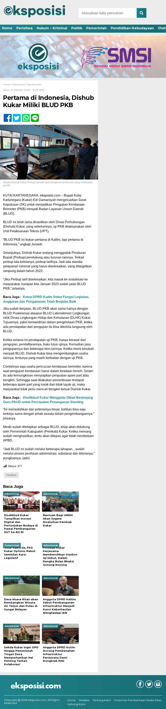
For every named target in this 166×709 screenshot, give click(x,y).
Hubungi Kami (76, 704)
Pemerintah (96, 28)
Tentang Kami (102, 700)
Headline (11, 475)
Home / (7, 84)
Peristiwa (24, 28)
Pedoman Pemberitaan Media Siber (138, 700)
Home (7, 28)
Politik (76, 28)
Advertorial (18, 84)
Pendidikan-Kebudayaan (132, 28)
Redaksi (84, 700)
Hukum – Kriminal (52, 28)
